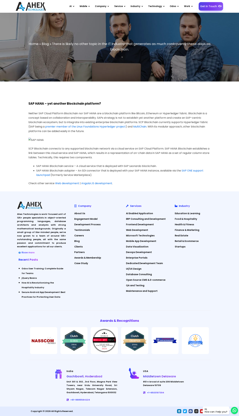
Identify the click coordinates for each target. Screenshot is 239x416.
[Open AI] (74, 6)
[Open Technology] (164, 6)
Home (34, 44)
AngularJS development (96, 183)
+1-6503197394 (155, 392)
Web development (67, 183)
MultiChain (139, 126)
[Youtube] (202, 411)
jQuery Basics (29, 278)
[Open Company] (108, 6)
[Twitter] (185, 411)
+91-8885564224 (80, 399)
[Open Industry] (142, 6)
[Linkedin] (179, 411)
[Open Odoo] (178, 6)
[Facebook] (191, 411)
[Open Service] (125, 6)
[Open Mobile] (89, 6)
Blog (45, 44)
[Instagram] (196, 411)
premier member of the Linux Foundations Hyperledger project (85, 126)
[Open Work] (192, 6)
